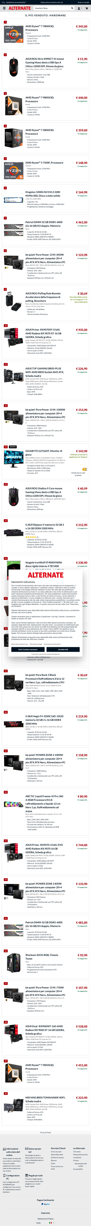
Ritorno (54, 1160)
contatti (86, 2)
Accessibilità (78, 1169)
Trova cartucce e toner (57, 1167)
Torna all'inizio (45, 1132)
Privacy (76, 1160)
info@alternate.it (36, 1160)
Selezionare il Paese (45, 1219)
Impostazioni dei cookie (81, 1165)
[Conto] (79, 8)
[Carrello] (86, 8)
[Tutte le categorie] (4, 8)
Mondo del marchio (80, 1155)
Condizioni (77, 1157)
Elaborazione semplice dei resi (52, 2)
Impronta (45, 1213)
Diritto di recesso (57, 1157)
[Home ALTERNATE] (20, 8)
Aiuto (80, 2)
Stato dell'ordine (57, 1155)
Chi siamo (77, 1152)
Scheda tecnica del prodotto (78, 474)
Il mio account (56, 1152)
